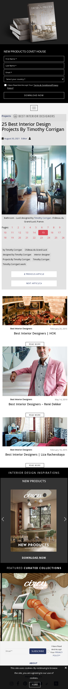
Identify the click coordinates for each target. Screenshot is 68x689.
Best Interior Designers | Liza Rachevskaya (35, 454)
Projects (6, 116)
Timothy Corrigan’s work (14, 264)
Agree (35, 684)
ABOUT (33, 663)
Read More (35, 344)
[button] (65, 519)
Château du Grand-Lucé (36, 249)
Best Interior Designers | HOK (35, 333)
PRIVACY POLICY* (58, 654)
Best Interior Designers (21, 328)
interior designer (42, 254)
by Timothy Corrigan (12, 249)
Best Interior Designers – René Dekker (35, 404)
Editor (24, 138)
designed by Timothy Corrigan (17, 254)
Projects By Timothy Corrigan (16, 259)
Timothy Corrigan (42, 217)
